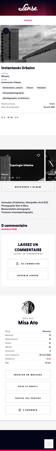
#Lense (30, 87)
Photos (28, 20)
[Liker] (50, 30)
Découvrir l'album (28, 187)
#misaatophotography (13, 93)
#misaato (41, 87)
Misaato (5, 76)
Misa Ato (28, 323)
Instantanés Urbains (11, 82)
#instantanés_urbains (13, 87)
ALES (48, 359)
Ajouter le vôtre (9, 229)
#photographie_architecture (16, 98)
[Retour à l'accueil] (28, 7)
